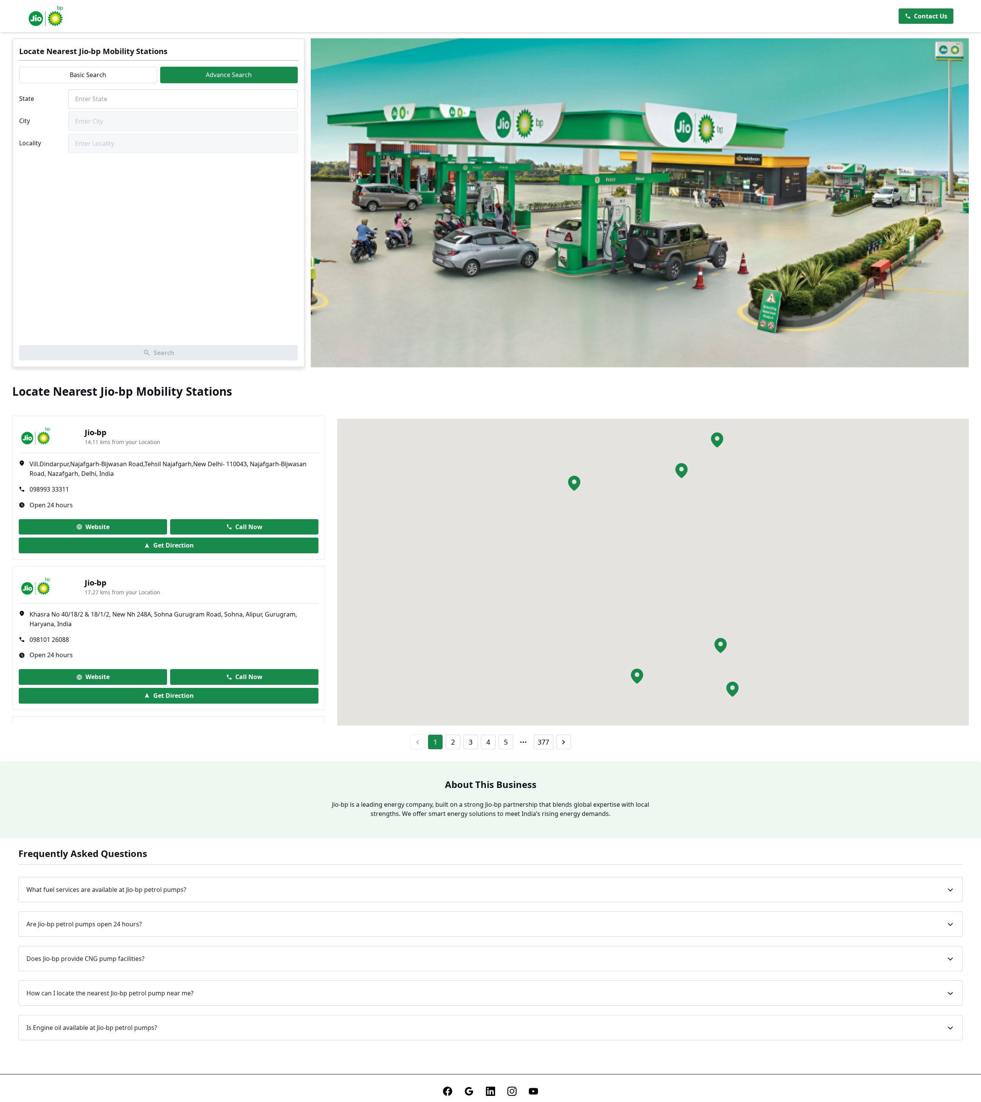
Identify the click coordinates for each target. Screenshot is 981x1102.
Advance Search (229, 75)
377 (543, 742)
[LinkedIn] (490, 1091)
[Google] (469, 1091)
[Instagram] (512, 1091)
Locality (30, 143)
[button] (681, 470)
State (26, 98)
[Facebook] (447, 1091)
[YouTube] (533, 1091)
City (24, 121)
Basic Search (88, 75)
